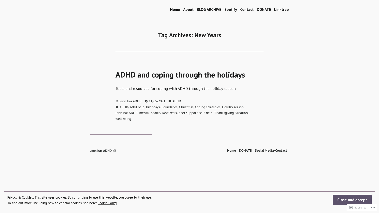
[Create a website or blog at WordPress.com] (114, 150)
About (188, 9)
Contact (247, 9)
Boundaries (169, 107)
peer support (188, 112)
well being (123, 118)
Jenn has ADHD (130, 101)
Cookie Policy (107, 203)
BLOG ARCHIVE (209, 9)
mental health (149, 112)
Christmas (186, 107)
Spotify (230, 9)
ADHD (176, 101)
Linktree (281, 9)
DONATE (264, 9)
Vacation (241, 112)
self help (206, 112)
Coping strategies (207, 107)
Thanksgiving (224, 112)
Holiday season (233, 107)
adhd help (137, 107)
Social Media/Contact (271, 150)
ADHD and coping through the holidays (180, 74)
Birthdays (153, 107)
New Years (169, 112)
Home (175, 9)
